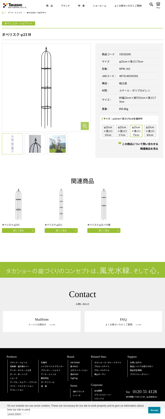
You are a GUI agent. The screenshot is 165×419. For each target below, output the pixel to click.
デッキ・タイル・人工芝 (20, 370)
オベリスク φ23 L (53, 224)
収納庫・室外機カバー (19, 366)
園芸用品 (45, 378)
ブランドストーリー (103, 394)
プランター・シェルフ (50, 370)
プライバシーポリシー (139, 374)
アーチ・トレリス (48, 374)
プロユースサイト (102, 366)
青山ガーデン (100, 374)
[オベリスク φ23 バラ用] (104, 204)
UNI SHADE (75, 362)
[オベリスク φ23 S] (18, 204)
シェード (14, 378)
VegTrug (74, 378)
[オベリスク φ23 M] (46, 87)
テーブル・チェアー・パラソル (23, 382)
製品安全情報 (136, 370)
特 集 (81, 5)
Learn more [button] (14, 414)
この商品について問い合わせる (140, 144)
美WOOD (74, 374)
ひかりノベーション (79, 370)
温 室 (44, 386)
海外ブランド (78, 391)
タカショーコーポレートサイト (107, 362)
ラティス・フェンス (18, 362)
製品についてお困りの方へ (141, 366)
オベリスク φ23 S (10, 224)
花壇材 (44, 362)
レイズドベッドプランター (52, 366)
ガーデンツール (47, 382)
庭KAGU (74, 366)
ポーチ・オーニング (18, 374)
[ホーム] (4, 12)
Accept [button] (154, 410)
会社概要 (98, 390)
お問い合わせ (136, 362)
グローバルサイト (102, 370)
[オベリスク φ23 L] (61, 204)
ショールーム (99, 5)
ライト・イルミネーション (21, 386)
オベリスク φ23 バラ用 (98, 224)
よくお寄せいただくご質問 (127, 5)
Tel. (141, 392)
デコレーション (17, 389)
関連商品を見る (149, 148)
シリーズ (76, 395)
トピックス (99, 398)
